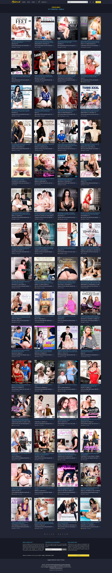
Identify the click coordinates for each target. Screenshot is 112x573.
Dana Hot (37, 215)
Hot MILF (59, 217)
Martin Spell (42, 181)
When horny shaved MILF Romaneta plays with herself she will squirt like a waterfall (20, 110)
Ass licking (26, 183)
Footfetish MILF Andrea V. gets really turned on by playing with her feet (90, 179)
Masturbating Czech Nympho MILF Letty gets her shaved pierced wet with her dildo (90, 76)
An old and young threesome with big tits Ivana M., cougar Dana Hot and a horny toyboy (44, 213)
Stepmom (14, 148)
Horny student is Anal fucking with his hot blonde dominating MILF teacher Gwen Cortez (67, 145)
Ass (70, 45)
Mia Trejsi (45, 43)
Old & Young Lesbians (39, 45)
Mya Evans (14, 43)
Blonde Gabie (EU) (66, 112)
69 (48, 45)
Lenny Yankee (68, 78)
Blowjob (90, 148)
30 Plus (88, 45)
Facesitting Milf (15, 183)
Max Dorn (37, 78)
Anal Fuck (89, 114)
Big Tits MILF (70, 183)
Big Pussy (91, 183)
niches (28, 2)
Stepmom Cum (61, 183)
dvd (39, 2)
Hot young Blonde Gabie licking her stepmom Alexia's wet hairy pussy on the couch (67, 110)
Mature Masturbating (16, 80)
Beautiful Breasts (46, 80)
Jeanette (13, 146)
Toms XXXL (91, 112)
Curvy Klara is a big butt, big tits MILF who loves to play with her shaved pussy (43, 110)
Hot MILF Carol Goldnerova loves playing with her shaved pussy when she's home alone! (90, 213)
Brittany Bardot (38, 43)
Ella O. (13, 78)
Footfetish (83, 183)
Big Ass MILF (74, 45)
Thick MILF (14, 217)
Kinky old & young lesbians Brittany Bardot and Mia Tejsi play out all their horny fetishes (44, 42)
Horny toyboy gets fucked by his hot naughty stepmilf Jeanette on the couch (21, 145)
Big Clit (27, 80)
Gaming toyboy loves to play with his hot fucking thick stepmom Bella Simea (66, 179)
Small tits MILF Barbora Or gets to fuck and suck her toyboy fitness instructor (90, 145)
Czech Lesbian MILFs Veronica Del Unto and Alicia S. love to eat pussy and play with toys (90, 42)
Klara (36, 112)
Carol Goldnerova (84, 215)
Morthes (36, 146)
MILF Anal (60, 148)
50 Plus (13, 45)
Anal (85, 114)
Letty (82, 78)
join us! (98, 2)
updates (23, 2)
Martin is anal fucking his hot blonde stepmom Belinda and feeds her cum (44, 179)
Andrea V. (83, 181)
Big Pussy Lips (96, 183)
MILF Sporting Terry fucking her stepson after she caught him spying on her (44, 145)
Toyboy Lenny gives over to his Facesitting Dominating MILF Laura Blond (20, 179)
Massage (60, 80)
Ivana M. (43, 215)
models (33, 2)
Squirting (13, 114)
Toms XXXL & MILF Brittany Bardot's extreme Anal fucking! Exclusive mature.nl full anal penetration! (90, 111)
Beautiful (51, 45)
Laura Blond (14, 181)
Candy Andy (60, 78)
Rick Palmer (20, 146)
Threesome (37, 217)
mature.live (44, 2)
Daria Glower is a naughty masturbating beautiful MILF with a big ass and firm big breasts (66, 214)
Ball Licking (48, 148)
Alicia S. (82, 43)
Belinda (36, 181)
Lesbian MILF (83, 45)
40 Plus (45, 45)
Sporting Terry (43, 146)
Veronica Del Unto (90, 43)
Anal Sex (93, 114)
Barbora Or (83, 146)
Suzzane (18, 215)
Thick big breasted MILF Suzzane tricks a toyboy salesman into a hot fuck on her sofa (21, 213)
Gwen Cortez (60, 146)
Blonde (16, 45)
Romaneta (14, 112)
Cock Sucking (95, 148)
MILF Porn (83, 148)
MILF (82, 217)
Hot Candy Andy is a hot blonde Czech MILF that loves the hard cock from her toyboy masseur (67, 76)
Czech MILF (37, 80)
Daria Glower (60, 215)
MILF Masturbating (62, 45)
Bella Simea (60, 181)
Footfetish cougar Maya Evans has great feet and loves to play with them (21, 42)
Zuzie (42, 78)
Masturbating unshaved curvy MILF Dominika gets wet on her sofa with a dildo (67, 42)
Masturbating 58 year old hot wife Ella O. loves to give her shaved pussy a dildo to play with (21, 76)
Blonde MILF (26, 45)
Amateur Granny (47, 114)
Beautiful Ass (70, 80)
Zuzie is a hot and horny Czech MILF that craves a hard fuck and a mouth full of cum (44, 76)
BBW (50, 217)
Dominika (60, 43)
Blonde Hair (20, 45)
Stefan (13, 215)
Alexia (59, 112)
